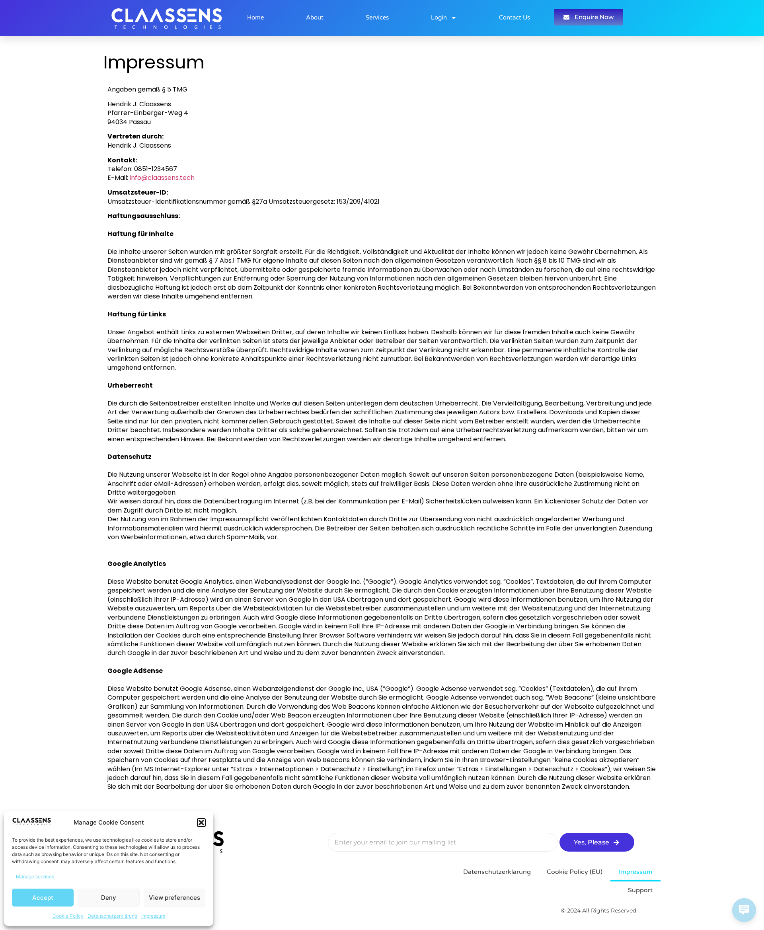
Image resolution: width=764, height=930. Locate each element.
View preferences (174, 897)
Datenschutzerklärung (112, 916)
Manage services (35, 876)
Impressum (153, 916)
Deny (108, 897)
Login (439, 17)
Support (640, 890)
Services (377, 17)
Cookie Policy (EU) (574, 872)
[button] (201, 823)
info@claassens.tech (162, 177)
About (315, 17)
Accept (42, 897)
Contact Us (514, 17)
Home (255, 17)
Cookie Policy (68, 916)
